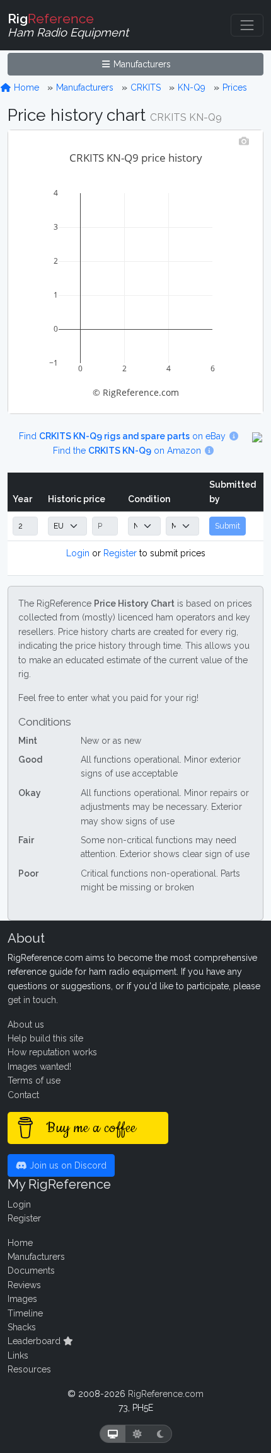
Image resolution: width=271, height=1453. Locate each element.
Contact (23, 1095)
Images (22, 1299)
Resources (29, 1369)
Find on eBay (123, 436)
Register (120, 553)
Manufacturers (141, 64)
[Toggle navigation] (247, 25)
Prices (234, 87)
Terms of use (34, 1080)
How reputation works (52, 1052)
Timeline (25, 1313)
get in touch (32, 1000)
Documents (31, 1270)
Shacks (22, 1327)
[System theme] (112, 1433)
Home (25, 87)
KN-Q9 (191, 87)
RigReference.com (166, 1394)
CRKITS (145, 87)
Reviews (24, 1285)
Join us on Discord (67, 1165)
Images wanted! (39, 1067)
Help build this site (45, 1038)
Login (77, 553)
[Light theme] (137, 1433)
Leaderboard (35, 1341)
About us (26, 1024)
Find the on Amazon (128, 451)
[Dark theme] (160, 1433)
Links (18, 1355)
